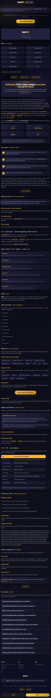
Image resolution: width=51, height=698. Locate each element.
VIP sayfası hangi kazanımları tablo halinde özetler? (14, 620)
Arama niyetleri (13, 52)
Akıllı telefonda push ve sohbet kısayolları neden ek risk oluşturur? (17, 648)
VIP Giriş (22, 689)
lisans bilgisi (11, 117)
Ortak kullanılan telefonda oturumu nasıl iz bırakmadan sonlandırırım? (18, 606)
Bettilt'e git (14, 77)
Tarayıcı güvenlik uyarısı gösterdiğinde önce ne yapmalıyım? (16, 601)
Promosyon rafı (38, 61)
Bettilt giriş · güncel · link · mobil (7, 664)
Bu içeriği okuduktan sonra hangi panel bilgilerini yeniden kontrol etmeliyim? (20, 624)
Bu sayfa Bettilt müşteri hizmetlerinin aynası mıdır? (14, 629)
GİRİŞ (13, 694)
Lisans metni (20, 668)
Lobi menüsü (38, 52)
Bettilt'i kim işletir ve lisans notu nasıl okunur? (13, 610)
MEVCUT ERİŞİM (25, 191)
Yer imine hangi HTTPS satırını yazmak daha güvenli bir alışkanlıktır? (18, 643)
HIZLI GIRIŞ (25, 586)
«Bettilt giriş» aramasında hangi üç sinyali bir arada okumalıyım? (17, 634)
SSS (38, 66)
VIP (1, 669)
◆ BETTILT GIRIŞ (28, 2)
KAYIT (37, 694)
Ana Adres (29, 689)
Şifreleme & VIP (37, 48)
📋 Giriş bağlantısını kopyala (25, 21)
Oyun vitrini (13, 57)
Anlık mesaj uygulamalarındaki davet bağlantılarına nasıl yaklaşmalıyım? (19, 615)
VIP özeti (13, 61)
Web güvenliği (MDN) (39, 664)
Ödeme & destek (13, 66)
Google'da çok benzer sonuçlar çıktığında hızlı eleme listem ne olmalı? (18, 652)
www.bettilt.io (21, 666)
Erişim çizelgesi (13, 48)
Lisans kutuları (38, 57)
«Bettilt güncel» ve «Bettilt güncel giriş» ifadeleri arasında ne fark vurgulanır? (20, 638)
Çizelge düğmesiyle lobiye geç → (25, 392)
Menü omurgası (35, 77)
